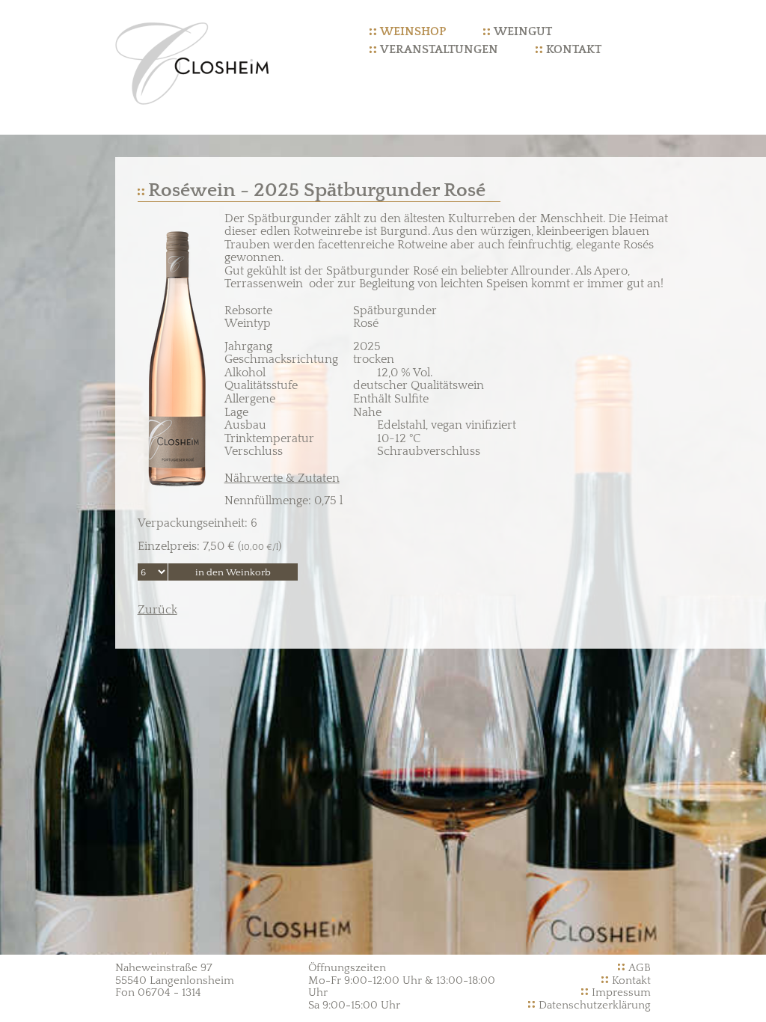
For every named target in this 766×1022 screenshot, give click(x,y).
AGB (639, 967)
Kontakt (573, 49)
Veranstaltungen (439, 49)
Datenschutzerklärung (595, 1005)
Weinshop (413, 31)
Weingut (523, 31)
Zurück (157, 609)
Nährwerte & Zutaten (282, 478)
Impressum (621, 992)
